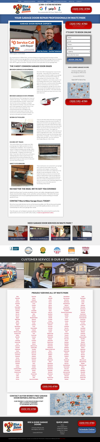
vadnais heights (82, 336)
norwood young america (66, 312)
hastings (34, 365)
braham (17, 329)
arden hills (17, 308)
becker (17, 317)
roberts (66, 352)
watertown (82, 349)
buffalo (17, 335)
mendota (50, 358)
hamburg (34, 356)
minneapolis (50, 363)
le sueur (50, 321)
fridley (33, 338)
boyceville (17, 328)
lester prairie (50, 322)
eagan (34, 308)
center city (17, 345)
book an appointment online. (46, 212)
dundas (34, 307)
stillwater (83, 331)
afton (17, 296)
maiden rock (50, 336)
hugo (34, 377)
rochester (66, 354)
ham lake (34, 354)
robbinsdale (66, 351)
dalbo (17, 375)
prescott (66, 335)
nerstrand (50, 379)
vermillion (83, 338)
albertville (17, 298)
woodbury (83, 370)
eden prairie (33, 312)
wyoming (83, 373)
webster (83, 356)
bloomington (17, 326)
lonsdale (50, 329)
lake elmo (50, 314)
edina (34, 314)
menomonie (50, 359)
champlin (18, 347)
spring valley (83, 321)
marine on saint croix (50, 349)
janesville (50, 298)
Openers (48, 1)
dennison (34, 300)
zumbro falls (83, 377)
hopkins (34, 370)
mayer (50, 351)
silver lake (83, 310)
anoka (17, 305)
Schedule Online (87, 430)
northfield (66, 310)
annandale (17, 303)
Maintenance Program (60, 1)
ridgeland (66, 347)
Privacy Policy (62, 438)
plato (66, 331)
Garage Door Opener (62, 430)
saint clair (66, 368)
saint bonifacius (66, 365)
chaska (17, 351)
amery (17, 300)
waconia (83, 342)
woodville (83, 372)
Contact (79, 1)
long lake (50, 328)
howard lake (34, 373)
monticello (50, 370)
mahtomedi (50, 335)
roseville (66, 361)
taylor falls (82, 335)
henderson (33, 368)
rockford (67, 356)
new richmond (66, 303)
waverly (83, 352)
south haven (83, 314)
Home (19, 1)
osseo (66, 322)
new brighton (66, 296)
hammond (34, 358)
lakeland (50, 315)
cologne (17, 366)
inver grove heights (34, 379)
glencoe (34, 344)
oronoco (66, 319)
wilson (82, 366)
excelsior (34, 324)
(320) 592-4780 (81, 9)
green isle (34, 351)
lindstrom (50, 324)
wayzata (83, 354)
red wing (66, 344)
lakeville (50, 317)
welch (83, 358)
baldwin (17, 312)
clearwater (17, 361)
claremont (17, 356)
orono (66, 317)
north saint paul (66, 308)
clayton (17, 358)
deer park (34, 296)
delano (33, 298)
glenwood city (34, 345)
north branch (66, 307)
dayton (17, 379)
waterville (83, 351)
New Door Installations (39, 239)
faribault (34, 329)
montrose (50, 372)
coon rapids (17, 370)
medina (50, 356)
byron (17, 338)
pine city (66, 328)
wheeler (83, 363)
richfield (66, 345)
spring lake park (82, 317)
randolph (66, 342)
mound (50, 375)
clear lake (17, 359)
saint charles (66, 366)
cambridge (17, 340)
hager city (34, 352)
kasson (50, 303)
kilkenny (50, 307)
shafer (82, 303)
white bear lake (82, 365)
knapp (50, 310)
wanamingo (82, 345)
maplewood (50, 347)
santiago (66, 379)
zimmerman (82, 375)
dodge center (34, 301)
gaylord (34, 342)
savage (82, 300)
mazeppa (50, 352)
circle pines (17, 354)
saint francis (66, 370)
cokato (17, 365)
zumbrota (83, 379)
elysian (33, 322)
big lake (17, 322)
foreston (34, 336)
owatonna (66, 326)
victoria (83, 340)
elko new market (33, 317)
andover (17, 301)
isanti (50, 296)
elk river (34, 315)
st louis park (83, 324)
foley (34, 333)
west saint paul (83, 361)
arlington (17, 310)
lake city (50, 312)
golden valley (34, 347)
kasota (50, 301)
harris (34, 363)
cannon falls (17, 342)
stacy (83, 326)
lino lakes (50, 326)
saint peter (66, 377)
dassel (17, 377)
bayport (17, 315)
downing (34, 305)
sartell (82, 296)
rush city (66, 363)
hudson (34, 375)
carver (17, 344)
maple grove (50, 342)
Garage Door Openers (61, 239)
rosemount (66, 359)
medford (50, 354)
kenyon (50, 305)
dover (34, 303)
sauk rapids (82, 298)
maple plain (50, 345)
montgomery (50, 368)
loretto (50, 331)
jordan (50, 300)
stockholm (83, 333)
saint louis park (66, 372)
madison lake (50, 333)
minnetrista (50, 366)
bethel (17, 321)
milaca (50, 361)
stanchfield (83, 328)
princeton (66, 336)
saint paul (66, 375)
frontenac (34, 340)
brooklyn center (17, 331)
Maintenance (82, 239)
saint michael (66, 373)
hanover (34, 361)
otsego (66, 324)
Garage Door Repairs (62, 428)
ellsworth (34, 319)
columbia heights (17, 368)
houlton (34, 372)
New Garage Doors (62, 426)
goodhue (34, 349)
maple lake (50, 344)
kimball (50, 308)
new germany (66, 298)
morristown (50, 373)
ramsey (66, 340)
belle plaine (17, 319)
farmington (33, 331)
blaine (17, 324)
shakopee (83, 305)
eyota (34, 326)
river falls (66, 349)
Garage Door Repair (29, 1)
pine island (66, 329)
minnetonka (50, 365)
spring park (82, 319)
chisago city (17, 352)
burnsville (17, 336)
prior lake (66, 338)
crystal (17, 373)
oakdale (66, 315)
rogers (66, 358)
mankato (50, 338)
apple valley (17, 307)
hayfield (34, 366)
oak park (66, 314)
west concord (83, 359)
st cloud (83, 322)
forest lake (33, 335)
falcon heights (34, 328)
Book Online (75, 60)
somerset (83, 312)
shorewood (82, 308)
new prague (66, 301)
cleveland (17, 363)
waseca (82, 347)
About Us (71, 1)
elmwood (34, 321)
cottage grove (17, 372)
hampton (34, 359)
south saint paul (82, 315)
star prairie (82, 329)
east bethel (33, 310)
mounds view (50, 377)
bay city (17, 314)
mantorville (50, 340)
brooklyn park (17, 333)
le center (50, 319)
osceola (66, 321)
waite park (83, 344)
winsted (83, 368)
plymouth (66, 333)
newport (66, 305)
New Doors (41, 1)
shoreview (83, 307)
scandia (82, 301)
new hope (66, 300)
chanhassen (17, 349)
